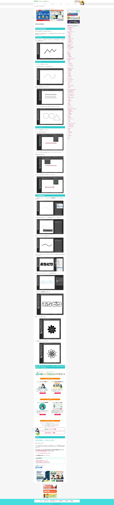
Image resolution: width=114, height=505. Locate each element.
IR (68, 139)
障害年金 (69, 112)
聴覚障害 (69, 55)
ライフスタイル (70, 78)
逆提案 (69, 138)
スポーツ (69, 87)
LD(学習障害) (70, 63)
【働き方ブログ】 (70, 25)
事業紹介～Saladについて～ (71, 58)
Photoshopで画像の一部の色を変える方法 (43, 462)
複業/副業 (69, 99)
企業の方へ (67, 500)
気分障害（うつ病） (70, 42)
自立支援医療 (70, 113)
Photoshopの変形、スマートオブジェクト (43, 461)
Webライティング (70, 106)
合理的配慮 (69, 114)
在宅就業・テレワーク (71, 46)
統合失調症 (69, 37)
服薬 (68, 71)
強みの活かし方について (71, 124)
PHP (68, 136)
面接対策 (69, 121)
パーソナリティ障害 (70, 38)
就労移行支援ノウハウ (71, 27)
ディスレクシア (71, 64)
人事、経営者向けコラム (71, 31)
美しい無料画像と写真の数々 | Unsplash (44, 453)
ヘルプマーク (70, 80)
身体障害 (69, 54)
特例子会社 (69, 104)
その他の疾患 (70, 76)
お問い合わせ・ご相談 (50, 432)
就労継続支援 (70, 29)
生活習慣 (69, 75)
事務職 (69, 103)
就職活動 (69, 116)
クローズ (69, 98)
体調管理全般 (70, 70)
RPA (68, 96)
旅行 (68, 84)
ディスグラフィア (71, 65)
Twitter (44, 455)
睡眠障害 (69, 36)
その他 (69, 133)
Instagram (47, 455)
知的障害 (69, 45)
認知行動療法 (70, 69)
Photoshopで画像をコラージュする (41, 460)
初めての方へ (46, 500)
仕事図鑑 (69, 128)
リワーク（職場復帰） (71, 47)
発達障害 (69, 59)
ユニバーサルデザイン (71, 79)
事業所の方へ (61, 500)
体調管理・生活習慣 (70, 68)
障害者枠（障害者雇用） (71, 97)
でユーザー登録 (52, 429)
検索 (77, 11)
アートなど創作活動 (70, 85)
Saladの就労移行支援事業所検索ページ (42, 450)
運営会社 (71, 500)
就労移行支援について (53, 500)
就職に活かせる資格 (70, 126)
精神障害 (69, 32)
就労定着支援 (70, 28)
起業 (68, 105)
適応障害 (69, 35)
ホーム (41, 500)
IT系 (68, 129)
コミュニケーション (70, 125)
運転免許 (69, 86)
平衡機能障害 (70, 56)
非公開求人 (69, 117)
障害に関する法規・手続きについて (72, 108)
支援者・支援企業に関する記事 (72, 89)
